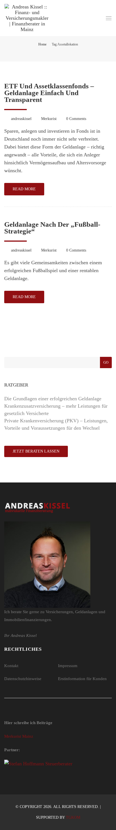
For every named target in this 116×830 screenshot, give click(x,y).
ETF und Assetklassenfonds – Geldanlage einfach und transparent (49, 92)
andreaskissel (21, 119)
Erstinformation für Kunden (82, 678)
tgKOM (73, 817)
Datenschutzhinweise (22, 678)
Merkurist (49, 119)
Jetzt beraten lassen (36, 451)
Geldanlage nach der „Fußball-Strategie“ (52, 227)
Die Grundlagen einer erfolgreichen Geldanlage (52, 398)
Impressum (67, 665)
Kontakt (11, 665)
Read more (24, 189)
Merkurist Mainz (18, 736)
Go (105, 362)
